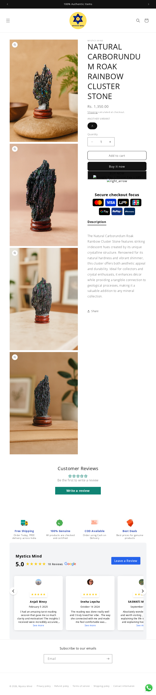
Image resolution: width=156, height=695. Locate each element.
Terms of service (81, 686)
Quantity (93, 134)
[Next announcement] (148, 4)
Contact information (124, 686)
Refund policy (61, 686)
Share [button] (95, 311)
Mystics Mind (25, 686)
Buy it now (117, 166)
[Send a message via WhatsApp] (149, 688)
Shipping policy (102, 686)
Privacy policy (44, 686)
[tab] (97, 222)
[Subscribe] (108, 658)
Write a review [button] (78, 491)
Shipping (93, 112)
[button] (8, 20)
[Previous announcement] (7, 4)
